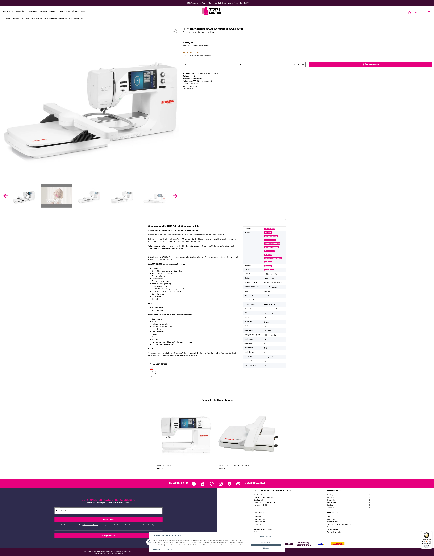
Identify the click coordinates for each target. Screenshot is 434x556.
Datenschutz (168, 549)
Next (175, 196)
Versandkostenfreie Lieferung (200, 45)
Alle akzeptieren (266, 536)
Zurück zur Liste (8, 18)
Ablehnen (266, 548)
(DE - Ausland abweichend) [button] (204, 55)
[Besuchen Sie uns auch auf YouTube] (203, 484)
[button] (409, 13)
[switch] (426, 546)
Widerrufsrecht (332, 522)
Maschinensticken (270, 228)
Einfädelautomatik (270, 251)
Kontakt (190, 89)
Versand (120, 553)
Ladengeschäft (259, 519)
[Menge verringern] (185, 64)
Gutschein (257, 517)
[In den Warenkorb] (3, 26)
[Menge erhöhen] (302, 64)
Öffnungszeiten (259, 522)
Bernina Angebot (269, 270)
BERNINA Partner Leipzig (263, 524)
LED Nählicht (268, 254)
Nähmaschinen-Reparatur (263, 529)
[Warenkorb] (429, 13)
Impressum (157, 549)
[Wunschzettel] (422, 13)
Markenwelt (258, 527)
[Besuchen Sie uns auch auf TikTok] (229, 484)
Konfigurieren (266, 542)
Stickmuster (268, 266)
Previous (5, 196)
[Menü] (430, 532)
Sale (83, 11)
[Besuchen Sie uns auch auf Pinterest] (212, 484)
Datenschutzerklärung (90, 525)
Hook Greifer (268, 232)
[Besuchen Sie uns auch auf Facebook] (194, 484)
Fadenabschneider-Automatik (273, 258)
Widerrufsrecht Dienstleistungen (339, 524)
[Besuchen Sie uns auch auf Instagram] (220, 484)
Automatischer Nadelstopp (272, 243)
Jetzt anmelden (108, 519)
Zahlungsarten (332, 529)
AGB (328, 517)
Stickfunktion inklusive (271, 236)
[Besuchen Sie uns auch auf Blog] (238, 484)
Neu (4, 11)
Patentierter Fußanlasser (271, 247)
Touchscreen (268, 262)
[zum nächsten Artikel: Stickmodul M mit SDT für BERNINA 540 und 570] (430, 18)
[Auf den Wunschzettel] (174, 31)
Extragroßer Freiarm (270, 240)
